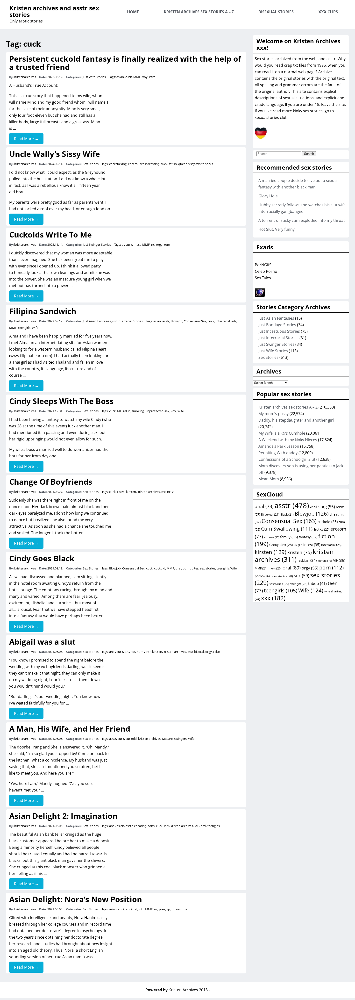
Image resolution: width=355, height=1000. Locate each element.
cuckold (159, 568)
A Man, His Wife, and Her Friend (69, 728)
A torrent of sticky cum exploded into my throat (301, 220)
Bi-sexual (270, 514)
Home (133, 11)
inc (298, 545)
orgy (159, 244)
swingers (180, 738)
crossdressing (149, 164)
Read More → (26, 138)
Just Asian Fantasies (97, 321)
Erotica (321, 529)
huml (140, 651)
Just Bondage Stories (277, 324)
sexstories (279, 584)
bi (122, 244)
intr (233, 321)
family (289, 536)
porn (331, 567)
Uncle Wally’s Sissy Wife (54, 154)
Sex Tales (263, 278)
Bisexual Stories (276, 11)
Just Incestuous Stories (279, 331)
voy (145, 77)
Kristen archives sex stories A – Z (199, 11)
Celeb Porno (266, 271)
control (133, 164)
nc (153, 244)
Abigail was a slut (42, 641)
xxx (273, 598)
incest (311, 544)
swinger (298, 584)
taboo (317, 583)
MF (119, 411)
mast (137, 244)
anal (112, 651)
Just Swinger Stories (97, 244)
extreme (271, 537)
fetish (173, 164)
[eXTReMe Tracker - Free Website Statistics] (260, 295)
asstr (165, 321)
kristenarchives (25, 77)
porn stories (282, 576)
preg (162, 909)
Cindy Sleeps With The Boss (61, 401)
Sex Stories (91, 164)
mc (163, 491)
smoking (138, 411)
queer (182, 164)
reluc (126, 411)
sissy (191, 164)
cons (151, 826)
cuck (128, 77)
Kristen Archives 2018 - (189, 990)
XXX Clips (328, 11)
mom (275, 568)
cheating (140, 826)
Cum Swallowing (286, 528)
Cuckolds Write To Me (50, 234)
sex (301, 575)
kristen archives (148, 491)
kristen (299, 552)
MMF (137, 77)
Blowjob (176, 321)
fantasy (308, 537)
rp (168, 909)
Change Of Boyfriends (50, 481)
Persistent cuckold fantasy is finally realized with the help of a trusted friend (125, 62)
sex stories (207, 568)
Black (287, 514)
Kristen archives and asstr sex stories (54, 11)
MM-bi (192, 651)
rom (167, 244)
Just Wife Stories (94, 77)
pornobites (191, 568)
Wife (152, 77)
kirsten (131, 491)
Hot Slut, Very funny (276, 229)
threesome (179, 909)
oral (178, 568)
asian (120, 77)
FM (133, 651)
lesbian (307, 560)
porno (262, 576)
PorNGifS (263, 264)
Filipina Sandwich (42, 311)
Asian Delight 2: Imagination (63, 816)
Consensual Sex (195, 321)
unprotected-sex (157, 411)
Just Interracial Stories (127, 321)
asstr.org (322, 506)
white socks (204, 164)
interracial (223, 321)
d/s (127, 651)
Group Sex (281, 544)
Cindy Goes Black (41, 558)
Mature (167, 738)
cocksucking (118, 164)
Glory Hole (268, 196)
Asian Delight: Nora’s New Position (75, 899)
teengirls (24, 327)
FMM (121, 491)
